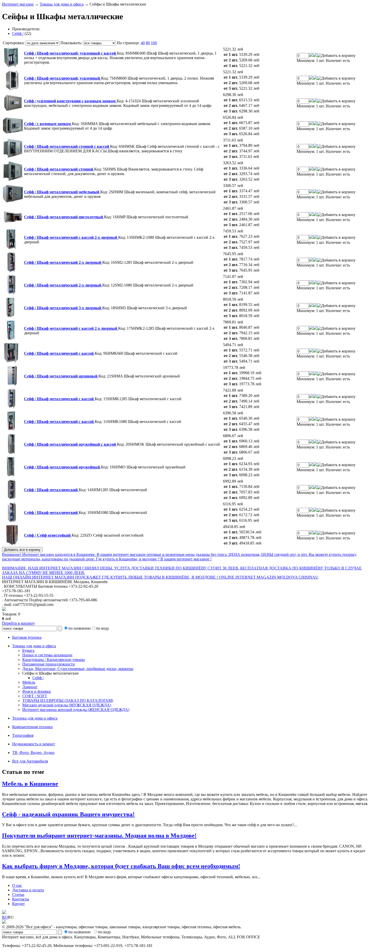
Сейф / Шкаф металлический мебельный (62, 192)
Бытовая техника (27, 637)
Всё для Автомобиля (30, 761)
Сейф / (18, 33)
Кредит (18, 903)
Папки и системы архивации (47, 655)
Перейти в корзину (18, 623)
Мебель (28, 682)
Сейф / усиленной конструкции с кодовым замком (70, 101)
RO (5, 917)
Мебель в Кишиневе (30, 783)
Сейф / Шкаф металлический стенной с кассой (67, 146)
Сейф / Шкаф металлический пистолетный (64, 217)
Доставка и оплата (28, 890)
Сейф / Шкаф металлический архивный (61, 376)
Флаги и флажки (36, 691)
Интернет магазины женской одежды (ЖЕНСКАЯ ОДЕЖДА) (75, 709)
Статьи (18, 894)
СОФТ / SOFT (34, 696)
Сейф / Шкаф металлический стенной (59, 169)
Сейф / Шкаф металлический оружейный (62, 467)
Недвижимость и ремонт (33, 744)
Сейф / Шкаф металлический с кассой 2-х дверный (71, 237)
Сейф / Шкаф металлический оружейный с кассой (70, 444)
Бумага (28, 650)
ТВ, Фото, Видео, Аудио (33, 752)
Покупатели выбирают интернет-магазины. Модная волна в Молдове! (99, 835)
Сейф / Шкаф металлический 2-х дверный (63, 262)
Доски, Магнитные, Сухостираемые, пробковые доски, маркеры (77, 669)
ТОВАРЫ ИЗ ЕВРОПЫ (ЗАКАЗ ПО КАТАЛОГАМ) (67, 700)
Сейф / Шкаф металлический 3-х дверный (63, 308)
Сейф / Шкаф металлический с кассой (59, 353)
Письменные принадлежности (48, 664)
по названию (79, 628)
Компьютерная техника (32, 727)
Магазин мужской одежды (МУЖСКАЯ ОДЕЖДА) (66, 705)
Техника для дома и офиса (34, 718)
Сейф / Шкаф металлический (51, 490)
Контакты (20, 899)
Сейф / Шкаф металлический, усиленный (62, 78)
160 (154, 43)
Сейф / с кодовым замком (48, 124)
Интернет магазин (18, 4)
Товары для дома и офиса (62, 4)
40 (143, 43)
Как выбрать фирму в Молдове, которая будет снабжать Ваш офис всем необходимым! (121, 866)
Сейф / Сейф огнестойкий (48, 535)
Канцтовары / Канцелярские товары (53, 659)
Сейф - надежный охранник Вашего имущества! (68, 814)
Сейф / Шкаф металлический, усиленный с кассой (70, 53)
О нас (17, 885)
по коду (102, 628)
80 (148, 43)
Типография (22, 735)
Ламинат (29, 687)
